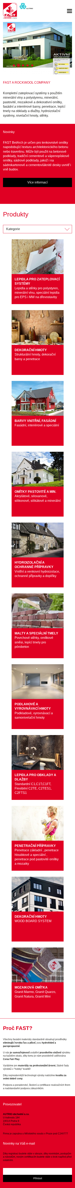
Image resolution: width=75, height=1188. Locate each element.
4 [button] (28, 65)
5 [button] (32, 65)
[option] (37, 48)
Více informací (37, 182)
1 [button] (14, 65)
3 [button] (23, 65)
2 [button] (18, 65)
